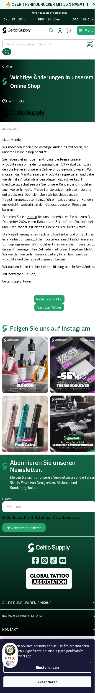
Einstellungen (47, 667)
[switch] (10, 663)
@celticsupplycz (53, 560)
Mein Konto (60, 30)
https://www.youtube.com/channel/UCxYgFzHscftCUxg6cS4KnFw (62, 560)
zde (28, 655)
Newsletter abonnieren (23, 527)
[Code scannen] (89, 44)
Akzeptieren (47, 682)
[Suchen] (51, 30)
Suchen (6, 51)
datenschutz (70, 517)
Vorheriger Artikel (49, 299)
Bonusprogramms (16, 244)
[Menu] (86, 30)
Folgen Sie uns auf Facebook (35, 560)
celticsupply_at (44, 560)
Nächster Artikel (49, 307)
